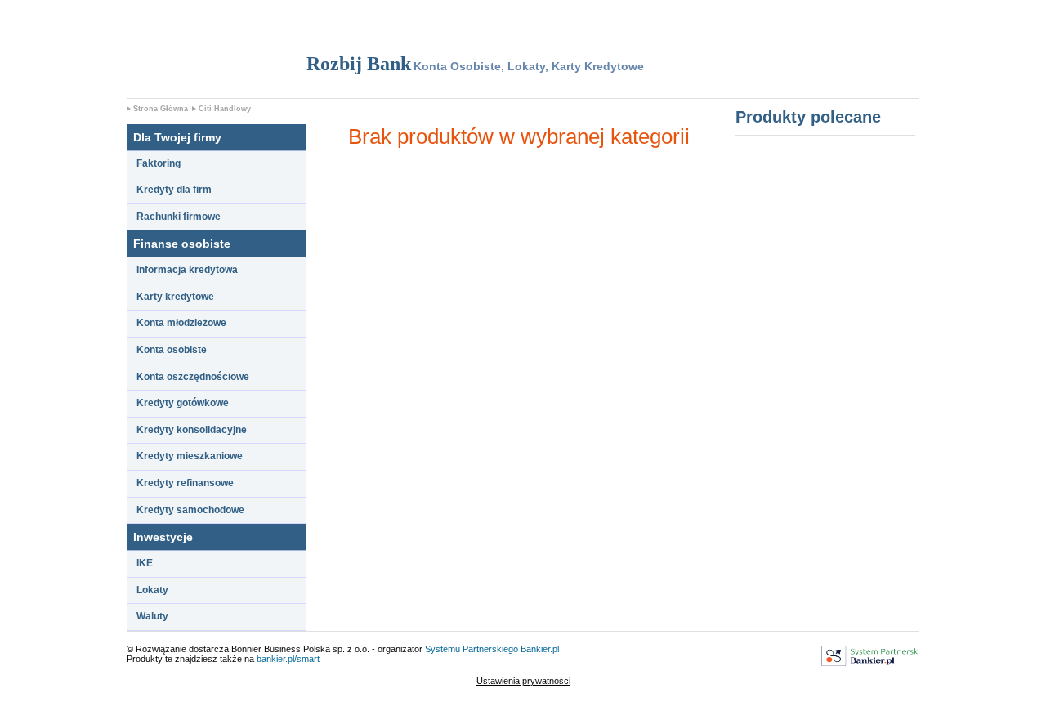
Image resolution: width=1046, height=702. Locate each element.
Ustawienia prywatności (523, 681)
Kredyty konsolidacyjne (191, 430)
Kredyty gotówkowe (182, 403)
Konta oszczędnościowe (192, 376)
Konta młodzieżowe (181, 323)
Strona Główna (160, 109)
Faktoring (158, 163)
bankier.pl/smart (288, 659)
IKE (144, 563)
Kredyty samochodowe (190, 510)
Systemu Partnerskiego (471, 649)
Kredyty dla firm (174, 189)
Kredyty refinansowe (185, 483)
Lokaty (152, 590)
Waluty (152, 616)
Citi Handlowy (225, 109)
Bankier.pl (540, 649)
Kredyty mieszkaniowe (189, 456)
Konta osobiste (171, 349)
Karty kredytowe (175, 296)
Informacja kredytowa (187, 269)
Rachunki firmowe (178, 216)
